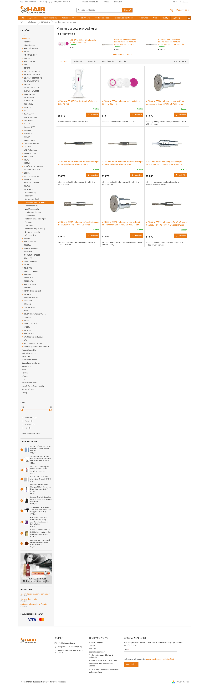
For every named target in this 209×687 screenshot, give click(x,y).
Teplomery (29, 222)
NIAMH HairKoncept (32, 248)
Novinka (29, 424)
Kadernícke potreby (29, 353)
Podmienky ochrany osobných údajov (103, 660)
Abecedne (123, 61)
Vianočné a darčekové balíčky (33, 386)
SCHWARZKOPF (30, 307)
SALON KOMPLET (31, 297)
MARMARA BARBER (31, 183)
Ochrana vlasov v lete (28, 599)
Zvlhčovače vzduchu (32, 232)
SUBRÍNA (27, 317)
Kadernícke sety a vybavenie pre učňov (35, 594)
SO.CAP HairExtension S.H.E (35, 314)
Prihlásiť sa (131, 664)
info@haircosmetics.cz (66, 643)
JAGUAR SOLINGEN (31, 143)
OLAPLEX (28, 258)
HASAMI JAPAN (30, 127)
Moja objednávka (95, 672)
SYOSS (26, 320)
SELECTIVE (28, 301)
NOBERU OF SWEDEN (32, 255)
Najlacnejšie (78, 61)
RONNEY (27, 294)
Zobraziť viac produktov (121, 54)
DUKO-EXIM (28, 104)
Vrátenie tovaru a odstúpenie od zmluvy (104, 669)
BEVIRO (27, 68)
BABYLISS (28, 58)
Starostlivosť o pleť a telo (31, 363)
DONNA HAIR (29, 97)
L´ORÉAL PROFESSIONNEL (34, 166)
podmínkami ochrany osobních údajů (160, 659)
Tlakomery (29, 225)
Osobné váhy (30, 216)
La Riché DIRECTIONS (32, 170)
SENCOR (27, 304)
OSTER (26, 265)
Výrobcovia (26, 39)
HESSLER (27, 130)
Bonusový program (90, 2)
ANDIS (26, 52)
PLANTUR (28, 268)
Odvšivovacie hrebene (33, 212)
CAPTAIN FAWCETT (31, 91)
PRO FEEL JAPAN (31, 271)
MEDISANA (28, 189)
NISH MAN (28, 252)
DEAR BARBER (29, 94)
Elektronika (26, 356)
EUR (174, 2)
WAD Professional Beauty (33, 337)
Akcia (28, 421)
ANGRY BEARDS (30, 55)
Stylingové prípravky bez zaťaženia (33, 604)
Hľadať (127, 10)
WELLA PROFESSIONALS (33, 343)
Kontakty (118, 2)
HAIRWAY (27, 124)
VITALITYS (28, 330)
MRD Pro (27, 245)
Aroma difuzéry (30, 193)
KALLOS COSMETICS (32, 153)
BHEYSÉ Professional (32, 71)
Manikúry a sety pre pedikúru (35, 202)
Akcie (24, 370)
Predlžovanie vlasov (29, 360)
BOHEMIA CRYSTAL (31, 81)
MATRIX (27, 186)
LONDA (27, 173)
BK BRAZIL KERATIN (32, 75)
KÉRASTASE (28, 157)
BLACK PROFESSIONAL (33, 78)
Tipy (23, 379)
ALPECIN (27, 42)
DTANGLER (28, 101)
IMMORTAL (28, 134)
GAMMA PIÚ (29, 114)
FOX (25, 111)
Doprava (105, 2)
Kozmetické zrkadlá (32, 199)
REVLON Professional (32, 291)
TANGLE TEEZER (30, 324)
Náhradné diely (30, 235)
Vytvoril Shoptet (183, 682)
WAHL (26, 340)
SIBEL (26, 311)
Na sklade (30, 417)
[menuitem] (22, 18)
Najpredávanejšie (107, 61)
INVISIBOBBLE (29, 140)
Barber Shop (26, 366)
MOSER (27, 239)
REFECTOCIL (29, 278)
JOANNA (27, 147)
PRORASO (28, 274)
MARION (27, 179)
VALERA (27, 327)
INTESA (27, 137)
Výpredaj (25, 376)
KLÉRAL (27, 163)
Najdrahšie (92, 61)
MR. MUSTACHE (30, 242)
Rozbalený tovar (28, 389)
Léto (23, 35)
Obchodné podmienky (97, 652)
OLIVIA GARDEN (30, 261)
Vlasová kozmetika (29, 350)
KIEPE (26, 160)
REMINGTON (29, 281)
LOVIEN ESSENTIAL (31, 176)
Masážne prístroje (31, 206)
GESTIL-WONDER (30, 117)
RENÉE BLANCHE (30, 284)
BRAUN (27, 84)
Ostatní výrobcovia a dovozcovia (36, 347)
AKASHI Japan (29, 45)
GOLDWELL (28, 120)
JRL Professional (30, 150)
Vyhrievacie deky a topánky (35, 229)
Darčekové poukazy (29, 383)
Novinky (25, 373)
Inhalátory (29, 196)
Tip (27, 428)
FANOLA (27, 107)
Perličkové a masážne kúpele (35, 219)
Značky (24, 393)
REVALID (27, 288)
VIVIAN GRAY (29, 334)
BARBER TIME (29, 62)
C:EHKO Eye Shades (31, 88)
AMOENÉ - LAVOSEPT (32, 48)
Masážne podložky (32, 209)
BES (25, 65)
